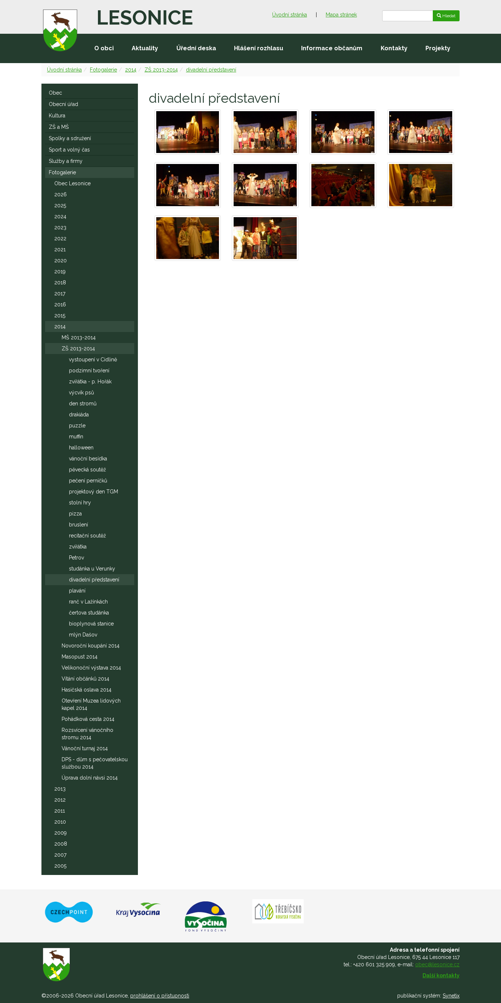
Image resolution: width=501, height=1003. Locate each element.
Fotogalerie (103, 70)
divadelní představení (211, 70)
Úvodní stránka (289, 15)
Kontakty (394, 48)
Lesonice (144, 17)
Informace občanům (331, 48)
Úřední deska (196, 48)
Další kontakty (441, 975)
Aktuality (145, 48)
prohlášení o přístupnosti (159, 996)
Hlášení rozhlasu (258, 48)
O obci (104, 48)
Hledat (448, 15)
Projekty (437, 48)
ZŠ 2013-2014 (161, 70)
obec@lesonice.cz (437, 964)
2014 (130, 70)
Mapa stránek (341, 15)
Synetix (451, 996)
